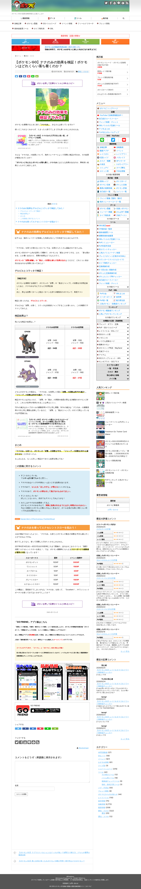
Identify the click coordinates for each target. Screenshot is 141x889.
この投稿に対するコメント (30, 218)
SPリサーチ (121, 161)
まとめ (22, 216)
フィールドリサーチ (86, 23)
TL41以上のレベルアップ (109, 132)
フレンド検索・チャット (108, 122)
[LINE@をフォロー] (119, 3)
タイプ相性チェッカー (108, 263)
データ (52, 18)
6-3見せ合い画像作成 (107, 270)
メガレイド (120, 157)
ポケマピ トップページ (109, 108)
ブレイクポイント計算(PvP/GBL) (112, 256)
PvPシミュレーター (106, 242)
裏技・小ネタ (83, 71)
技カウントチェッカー (108, 249)
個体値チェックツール (110, 781)
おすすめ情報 (103, 762)
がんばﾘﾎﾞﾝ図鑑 (122, 212)
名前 (16, 785)
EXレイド (102, 756)
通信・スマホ (103, 816)
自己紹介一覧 (105, 191)
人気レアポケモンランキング (110, 314)
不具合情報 (120, 171)
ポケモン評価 (121, 188)
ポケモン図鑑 (32, 23)
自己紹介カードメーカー (108, 119)
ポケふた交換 (121, 185)
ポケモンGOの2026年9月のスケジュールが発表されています (117, 444)
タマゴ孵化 (120, 168)
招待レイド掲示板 (112, 393)
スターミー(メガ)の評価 (105, 578)
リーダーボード (106, 297)
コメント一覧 (121, 191)
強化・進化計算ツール (110, 784)
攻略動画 (119, 147)
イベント (119, 151)
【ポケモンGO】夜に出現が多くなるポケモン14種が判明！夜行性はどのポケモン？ (52, 861)
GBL (51, 28)
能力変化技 (120, 300)
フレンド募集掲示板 (113, 460)
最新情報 (26, 18)
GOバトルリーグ (49, 23)
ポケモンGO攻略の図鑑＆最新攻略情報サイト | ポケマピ (73, 886)
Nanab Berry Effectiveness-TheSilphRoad (37, 519)
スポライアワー (122, 164)
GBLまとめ (120, 293)
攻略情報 (101, 804)
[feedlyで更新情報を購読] (123, 3)
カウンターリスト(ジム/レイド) (111, 259)
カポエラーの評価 (103, 529)
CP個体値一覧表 (105, 229)
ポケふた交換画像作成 (108, 273)
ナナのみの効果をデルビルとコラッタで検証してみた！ (41, 208)
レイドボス (104, 154)
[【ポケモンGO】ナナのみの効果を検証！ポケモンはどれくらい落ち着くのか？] (24, 76)
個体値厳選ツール (21, 28)
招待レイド (104, 181)
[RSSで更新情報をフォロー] (127, 3)
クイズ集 (101, 765)
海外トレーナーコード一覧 (110, 202)
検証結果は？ (25, 214)
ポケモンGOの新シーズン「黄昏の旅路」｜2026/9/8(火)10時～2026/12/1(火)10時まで (117, 453)
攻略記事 (17, 23)
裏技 (103, 813)
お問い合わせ (113, 509)
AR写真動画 (103, 752)
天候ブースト (121, 215)
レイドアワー (121, 154)
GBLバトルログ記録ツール (109, 125)
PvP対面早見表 (105, 246)
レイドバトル (103, 798)
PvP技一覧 (104, 300)
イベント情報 (67, 23)
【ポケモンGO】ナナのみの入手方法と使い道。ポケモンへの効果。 (48, 136)
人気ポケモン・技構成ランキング (113, 304)
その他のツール (108, 774)
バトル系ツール (108, 778)
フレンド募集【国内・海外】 (111, 198)
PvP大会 (103, 293)
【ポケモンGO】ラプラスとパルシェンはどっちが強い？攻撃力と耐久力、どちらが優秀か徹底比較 (54, 853)
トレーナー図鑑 (106, 212)
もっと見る (125, 651)
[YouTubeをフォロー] (114, 3)
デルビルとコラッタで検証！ (31, 211)
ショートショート (105, 769)
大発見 (102, 164)
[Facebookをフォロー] (110, 3)
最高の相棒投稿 (106, 188)
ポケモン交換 (105, 185)
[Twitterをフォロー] (106, 3)
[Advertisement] (52, 184)
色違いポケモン (122, 208)
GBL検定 (104, 225)
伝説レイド (104, 157)
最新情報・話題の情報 (69, 36)
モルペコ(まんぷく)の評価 (106, 560)
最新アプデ (104, 151)
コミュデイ (104, 168)
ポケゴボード (121, 181)
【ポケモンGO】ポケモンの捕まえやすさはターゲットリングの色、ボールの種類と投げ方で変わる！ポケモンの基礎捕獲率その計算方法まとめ (48, 421)
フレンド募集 (104, 23)
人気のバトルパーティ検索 (109, 253)
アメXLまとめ (104, 129)
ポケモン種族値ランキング (109, 310)
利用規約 (65, 883)
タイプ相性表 (39, 28)
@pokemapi (84, 748)
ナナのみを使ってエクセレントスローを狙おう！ (38, 222)
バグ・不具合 (103, 788)
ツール (79, 18)
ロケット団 (104, 171)
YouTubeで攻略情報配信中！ (111, 115)
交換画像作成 (104, 266)
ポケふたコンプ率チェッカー (110, 276)
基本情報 (101, 801)
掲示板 (105, 18)
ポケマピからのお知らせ (108, 794)
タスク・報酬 (105, 161)
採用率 (118, 297)
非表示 (54, 204)
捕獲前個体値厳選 (106, 236)
